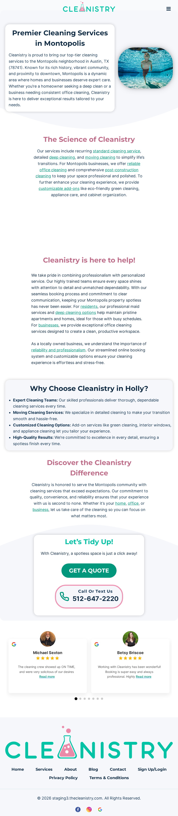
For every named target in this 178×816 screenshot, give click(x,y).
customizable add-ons (59, 188)
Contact (118, 769)
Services (44, 769)
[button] (76, 698)
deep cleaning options (75, 312)
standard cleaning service (116, 151)
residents (89, 306)
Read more (47, 676)
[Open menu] (168, 8)
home (120, 503)
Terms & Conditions (109, 777)
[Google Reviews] (100, 809)
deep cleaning (62, 157)
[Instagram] (89, 809)
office (133, 503)
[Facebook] (78, 809)
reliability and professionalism (58, 350)
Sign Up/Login (152, 769)
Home (18, 769)
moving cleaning (100, 157)
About (70, 769)
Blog (93, 769)
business (40, 509)
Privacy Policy (63, 777)
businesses (48, 325)
